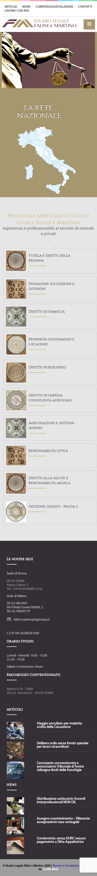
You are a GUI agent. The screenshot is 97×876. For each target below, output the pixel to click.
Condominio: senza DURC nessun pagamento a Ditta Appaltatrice (61, 840)
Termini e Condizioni (66, 865)
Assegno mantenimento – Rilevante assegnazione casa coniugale (63, 820)
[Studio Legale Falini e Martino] (39, 25)
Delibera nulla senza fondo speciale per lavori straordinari (62, 745)
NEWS (26, 6)
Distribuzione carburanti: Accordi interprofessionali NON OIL (61, 800)
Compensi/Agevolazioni (54, 6)
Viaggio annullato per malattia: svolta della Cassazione (59, 725)
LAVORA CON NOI (16, 10)
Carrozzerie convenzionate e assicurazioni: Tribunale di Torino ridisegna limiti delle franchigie (60, 767)
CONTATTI (85, 6)
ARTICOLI (10, 6)
